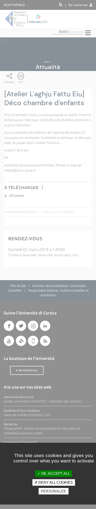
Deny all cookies (55, 482)
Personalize (53, 491)
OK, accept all (55, 473)
